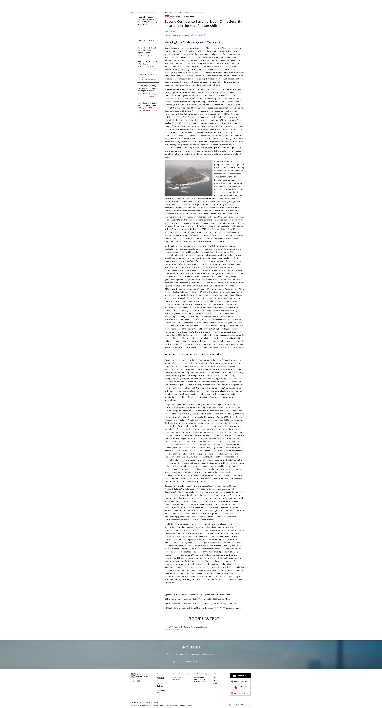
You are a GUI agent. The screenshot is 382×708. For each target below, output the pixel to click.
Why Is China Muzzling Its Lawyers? (148, 76)
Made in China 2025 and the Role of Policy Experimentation (148, 51)
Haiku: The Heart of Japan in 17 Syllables (148, 64)
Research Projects (179, 674)
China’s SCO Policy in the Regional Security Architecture (205, 627)
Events (214, 680)
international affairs (186, 35)
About (159, 674)
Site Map (156, 702)
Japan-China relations (172, 35)
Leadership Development (202, 674)
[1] (185, 123)
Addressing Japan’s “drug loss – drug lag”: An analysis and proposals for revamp (148, 91)
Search (214, 687)
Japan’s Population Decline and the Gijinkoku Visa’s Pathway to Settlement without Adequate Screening (148, 105)
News (214, 677)
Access (159, 692)
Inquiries (215, 684)
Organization (160, 680)
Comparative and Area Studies (146, 12)
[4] (186, 385)
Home (133, 12)
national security (199, 35)
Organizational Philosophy (164, 683)
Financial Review (161, 690)
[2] (208, 229)
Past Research (177, 679)
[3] (189, 235)
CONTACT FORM (190, 661)
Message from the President (160, 678)
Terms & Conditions (136, 702)
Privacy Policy (148, 702)
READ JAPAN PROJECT (200, 681)
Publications (216, 674)
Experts (189, 674)
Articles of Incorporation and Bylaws (160, 687)
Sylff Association (198, 677)
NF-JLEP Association (199, 679)
